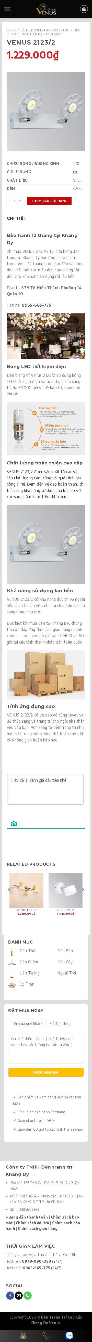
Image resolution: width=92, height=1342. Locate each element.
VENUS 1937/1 (65, 910)
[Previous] (9, 900)
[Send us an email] (19, 1295)
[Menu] (7, 9)
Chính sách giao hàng (37, 1228)
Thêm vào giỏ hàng (49, 201)
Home (11, 30)
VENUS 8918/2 (26, 910)
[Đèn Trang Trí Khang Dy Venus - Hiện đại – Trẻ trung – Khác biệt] (46, 9)
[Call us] (27, 1295)
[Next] (82, 900)
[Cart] (84, 9)
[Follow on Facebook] (10, 1295)
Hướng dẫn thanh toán (27, 1217)
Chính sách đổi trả (32, 1223)
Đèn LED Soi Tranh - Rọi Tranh (44, 30)
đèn (50, 269)
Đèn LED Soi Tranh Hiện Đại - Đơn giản (43, 32)
